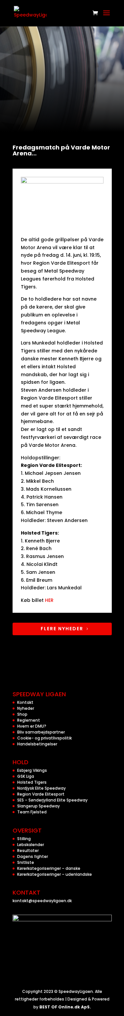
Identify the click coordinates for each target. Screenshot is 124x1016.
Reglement (28, 720)
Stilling (24, 838)
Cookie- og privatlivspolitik (44, 738)
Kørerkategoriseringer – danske (48, 868)
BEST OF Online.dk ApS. (65, 1007)
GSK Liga (25, 776)
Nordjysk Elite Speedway (41, 788)
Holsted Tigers (32, 782)
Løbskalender (30, 844)
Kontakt (25, 702)
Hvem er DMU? (31, 726)
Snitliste (25, 862)
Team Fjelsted (32, 812)
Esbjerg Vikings (32, 770)
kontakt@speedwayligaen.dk (42, 900)
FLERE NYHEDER (62, 628)
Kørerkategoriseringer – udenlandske (54, 874)
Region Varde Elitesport (40, 794)
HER (49, 600)
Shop (22, 714)
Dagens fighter (32, 856)
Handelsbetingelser (37, 744)
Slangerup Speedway (38, 806)
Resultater (28, 850)
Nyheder (25, 708)
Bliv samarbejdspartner (41, 732)
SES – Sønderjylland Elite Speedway (52, 800)
